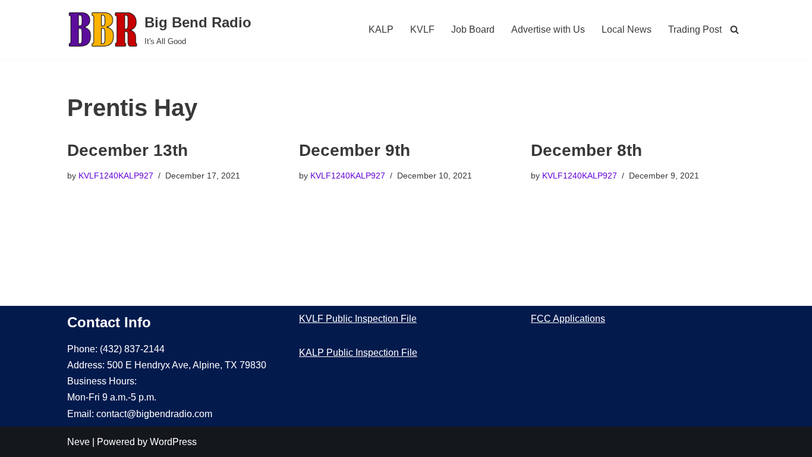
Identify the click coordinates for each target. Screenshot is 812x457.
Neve (78, 442)
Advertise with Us (548, 29)
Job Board (473, 29)
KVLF (422, 29)
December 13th (127, 150)
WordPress (173, 442)
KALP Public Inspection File (358, 353)
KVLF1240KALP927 (115, 175)
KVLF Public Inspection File (358, 319)
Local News (627, 29)
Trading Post (695, 29)
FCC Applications (568, 319)
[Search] (734, 29)
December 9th (354, 150)
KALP (381, 29)
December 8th (586, 150)
